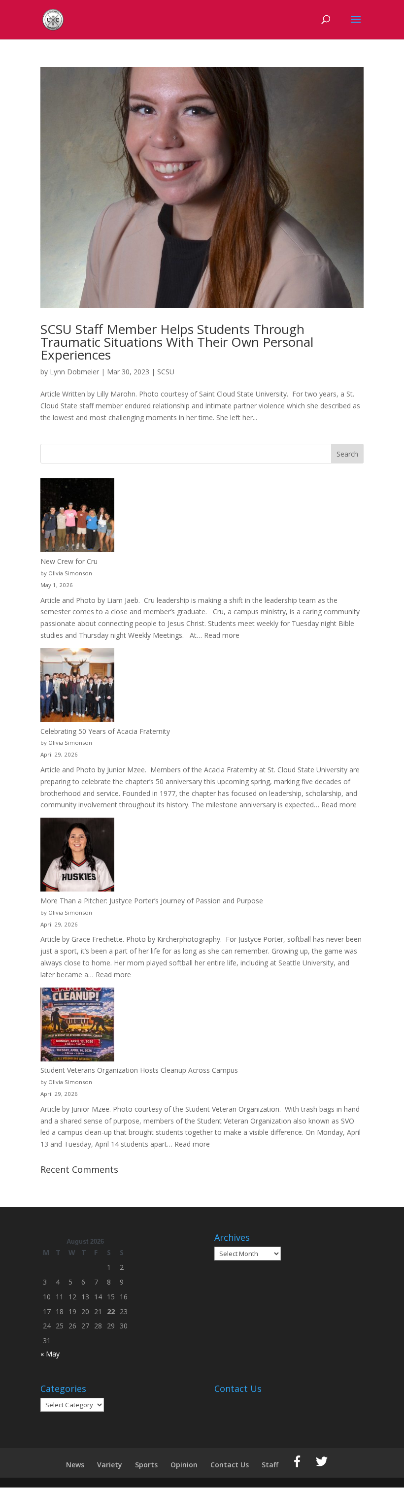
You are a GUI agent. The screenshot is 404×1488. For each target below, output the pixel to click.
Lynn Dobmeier (74, 371)
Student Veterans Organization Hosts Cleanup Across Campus (139, 1070)
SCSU (165, 371)
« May (50, 1353)
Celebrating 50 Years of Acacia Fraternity (105, 731)
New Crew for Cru (69, 561)
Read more (221, 635)
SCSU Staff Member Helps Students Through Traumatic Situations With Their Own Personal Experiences (176, 342)
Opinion (184, 1464)
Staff (270, 1464)
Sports (146, 1464)
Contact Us (229, 1464)
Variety (109, 1464)
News (75, 1464)
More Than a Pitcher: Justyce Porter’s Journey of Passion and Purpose (151, 900)
